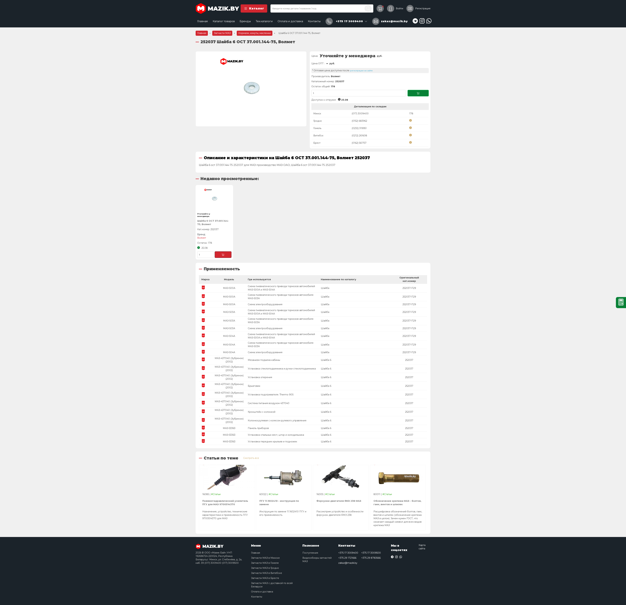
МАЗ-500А (229, 288)
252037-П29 (409, 288)
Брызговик (254, 385)
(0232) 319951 (359, 128)
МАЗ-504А (229, 336)
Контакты (314, 21)
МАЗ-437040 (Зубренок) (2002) (229, 360)
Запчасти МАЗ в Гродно (265, 568)
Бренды (245, 21)
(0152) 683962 (359, 120)
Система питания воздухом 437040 (268, 403)
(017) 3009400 (360, 113)
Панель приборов (258, 428)
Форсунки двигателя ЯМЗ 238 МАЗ (338, 500)
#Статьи (216, 494)
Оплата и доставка (290, 21)
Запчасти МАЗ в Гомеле (265, 562)
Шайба (325, 288)
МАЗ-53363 (229, 428)
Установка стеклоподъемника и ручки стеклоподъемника (282, 368)
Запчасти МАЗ (222, 33)
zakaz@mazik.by (347, 562)
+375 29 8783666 (371, 557)
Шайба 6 (326, 360)
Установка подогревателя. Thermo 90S (271, 394)
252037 (409, 360)
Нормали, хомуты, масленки (254, 33)
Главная (202, 21)
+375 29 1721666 (347, 557)
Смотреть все (251, 458)
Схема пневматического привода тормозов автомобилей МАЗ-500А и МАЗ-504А (281, 288)
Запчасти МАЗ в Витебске (266, 573)
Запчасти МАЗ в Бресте (265, 578)
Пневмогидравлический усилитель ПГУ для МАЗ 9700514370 (225, 502)
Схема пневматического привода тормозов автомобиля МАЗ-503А (280, 296)
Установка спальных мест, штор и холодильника (276, 434)
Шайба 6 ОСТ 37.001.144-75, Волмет (213, 222)
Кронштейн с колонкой (261, 411)
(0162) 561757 (359, 142)
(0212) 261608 (359, 135)
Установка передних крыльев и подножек (272, 441)
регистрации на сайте (361, 70)
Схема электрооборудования (265, 304)
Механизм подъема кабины (264, 360)
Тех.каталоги (264, 21)
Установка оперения (260, 377)
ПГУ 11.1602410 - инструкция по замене (279, 502)
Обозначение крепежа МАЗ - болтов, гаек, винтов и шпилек (397, 502)
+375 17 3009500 (371, 552)
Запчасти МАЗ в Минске (265, 557)
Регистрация (422, 8)
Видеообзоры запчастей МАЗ (317, 559)
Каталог (256, 8)
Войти (399, 8)
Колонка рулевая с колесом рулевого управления (277, 420)
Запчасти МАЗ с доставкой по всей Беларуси (272, 585)
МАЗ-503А (229, 312)
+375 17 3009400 (348, 552)
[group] (251, 88)
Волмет (335, 76)
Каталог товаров (224, 21)
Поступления (310, 552)
